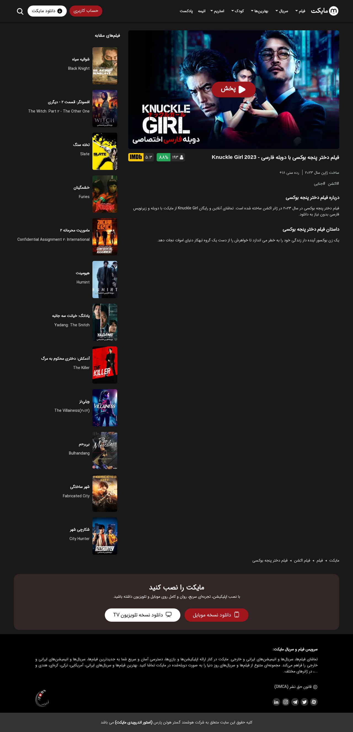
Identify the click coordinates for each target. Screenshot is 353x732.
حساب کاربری (86, 10)
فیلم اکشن (302, 560)
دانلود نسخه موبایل (212, 615)
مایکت (334, 560)
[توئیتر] (304, 702)
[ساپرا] (42, 698)
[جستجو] (20, 11)
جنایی (318, 183)
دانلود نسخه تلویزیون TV (138, 615)
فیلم (320, 560)
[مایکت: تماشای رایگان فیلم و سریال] (324, 11)
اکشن (332, 183)
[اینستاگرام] (285, 702)
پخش (228, 88)
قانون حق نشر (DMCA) (293, 687)
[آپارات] (313, 702)
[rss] (276, 702)
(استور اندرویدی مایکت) (134, 722)
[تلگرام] (295, 702)
